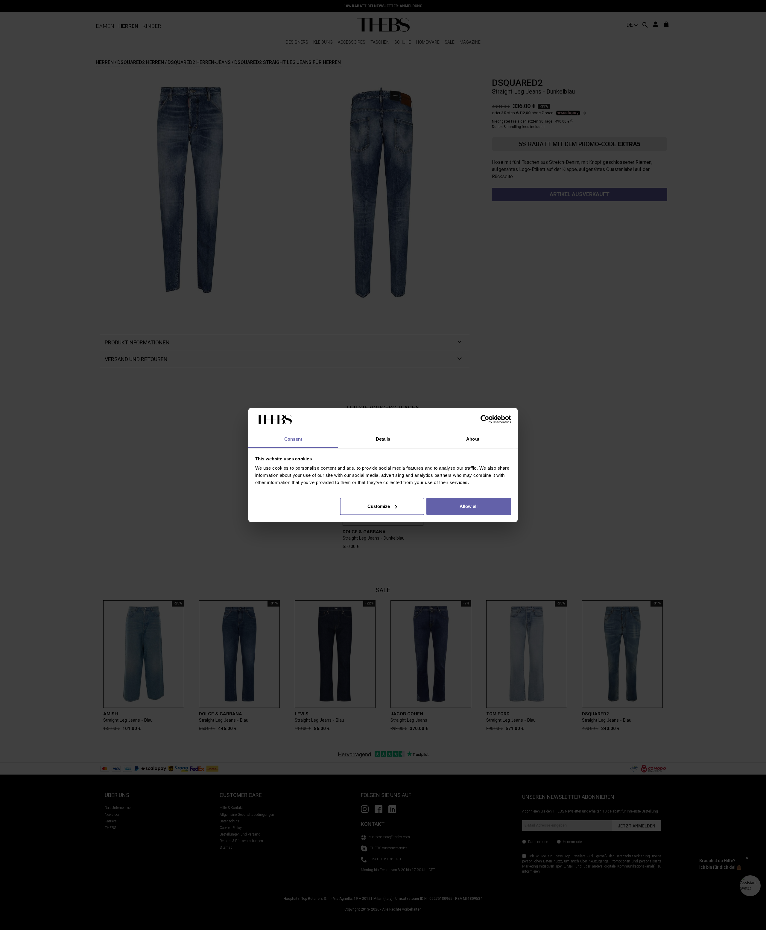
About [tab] (472, 439)
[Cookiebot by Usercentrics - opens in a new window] (485, 419)
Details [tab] (383, 439)
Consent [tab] (293, 439)
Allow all (469, 506)
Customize (378, 506)
